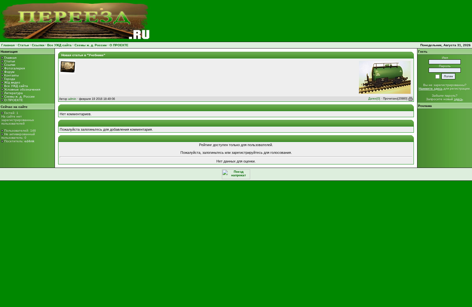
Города (9, 79)
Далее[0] (374, 98)
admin (72, 99)
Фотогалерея (14, 68)
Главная (8, 45)
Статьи (23, 45)
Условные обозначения (22, 89)
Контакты (11, 75)
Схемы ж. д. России (90, 45)
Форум (9, 72)
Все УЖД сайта (59, 45)
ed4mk (29, 141)
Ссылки (38, 45)
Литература (13, 93)
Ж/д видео (12, 82)
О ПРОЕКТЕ (118, 45)
